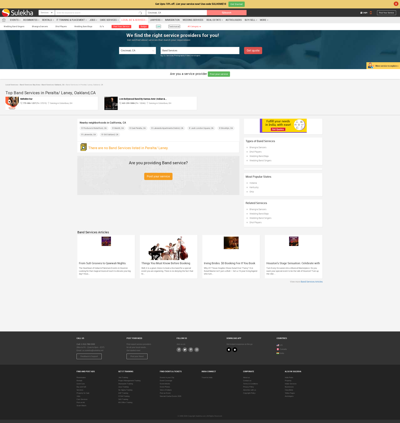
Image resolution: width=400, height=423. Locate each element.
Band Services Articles (312, 281)
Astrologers (234, 20)
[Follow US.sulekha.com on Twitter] (184, 349)
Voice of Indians (166, 390)
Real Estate (214, 20)
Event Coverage (166, 381)
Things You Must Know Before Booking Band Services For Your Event (165, 264)
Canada (283, 349)
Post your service (219, 74)
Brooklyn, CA (226, 128)
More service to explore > (386, 65)
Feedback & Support (89, 356)
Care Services (108, 20)
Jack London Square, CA (201, 128)
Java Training (123, 387)
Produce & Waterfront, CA (94, 128)
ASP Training (123, 393)
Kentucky (254, 187)
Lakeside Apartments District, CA (167, 128)
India (282, 353)
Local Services (11, 85)
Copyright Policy (249, 393)
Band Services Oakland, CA (52, 85)
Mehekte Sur (26, 98)
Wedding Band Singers (14, 26)
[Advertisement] (200, 306)
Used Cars (81, 384)
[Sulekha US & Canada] (17, 12)
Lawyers (155, 20)
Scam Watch (81, 405)
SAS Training (123, 399)
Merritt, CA (118, 128)
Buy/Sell (250, 20)
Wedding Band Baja (83, 26)
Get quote (253, 50)
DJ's (102, 26)
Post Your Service (386, 13)
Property (288, 381)
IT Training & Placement (71, 20)
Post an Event (165, 393)
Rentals (47, 20)
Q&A (158, 26)
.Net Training (123, 377)
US (281, 345)
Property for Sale (83, 393)
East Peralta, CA (138, 128)
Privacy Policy (248, 387)
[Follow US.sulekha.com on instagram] (196, 349)
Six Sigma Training (125, 390)
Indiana (253, 182)
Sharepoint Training (125, 384)
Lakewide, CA (89, 134)
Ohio (252, 191)
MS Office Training (125, 402)
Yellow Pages (290, 393)
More (263, 20)
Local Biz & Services (133, 20)
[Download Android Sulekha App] (234, 349)
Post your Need (137, 356)
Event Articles (165, 384)
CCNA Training (124, 396)
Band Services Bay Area (29, 85)
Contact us (247, 381)
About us (246, 377)
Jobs (92, 20)
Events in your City (167, 377)
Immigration (172, 20)
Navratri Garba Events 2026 (170, 396)
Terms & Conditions (250, 384)
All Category (193, 26)
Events (14, 20)
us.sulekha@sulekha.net (92, 350)
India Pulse (289, 377)
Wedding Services (193, 20)
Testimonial (174, 26)
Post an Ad (81, 402)
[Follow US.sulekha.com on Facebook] (179, 349)
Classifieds (289, 390)
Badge (144, 26)
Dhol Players (61, 26)
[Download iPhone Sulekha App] (229, 349)
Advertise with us (249, 390)
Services (80, 390)
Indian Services (291, 384)
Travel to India (207, 377)
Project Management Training (129, 381)
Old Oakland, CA (110, 134)
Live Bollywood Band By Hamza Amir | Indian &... (143, 98)
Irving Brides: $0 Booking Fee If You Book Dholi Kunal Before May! (229, 264)
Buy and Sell (81, 387)
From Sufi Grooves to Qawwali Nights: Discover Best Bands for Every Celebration (105, 264)
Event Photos (165, 387)
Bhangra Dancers (40, 26)
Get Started (236, 4)
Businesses (289, 387)
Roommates (30, 20)
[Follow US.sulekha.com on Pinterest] (190, 349)
